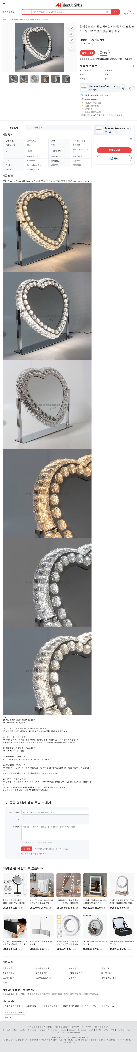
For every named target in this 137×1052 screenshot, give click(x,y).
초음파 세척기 (8, 968)
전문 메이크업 (90, 1006)
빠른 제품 (97, 1027)
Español (23, 1030)
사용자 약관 (48, 1027)
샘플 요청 (128, 59)
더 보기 (6, 1017)
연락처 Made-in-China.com (81, 1027)
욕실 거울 (105, 968)
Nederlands (82, 1030)
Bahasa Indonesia (73, 1032)
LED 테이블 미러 (9, 978)
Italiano (63, 1030)
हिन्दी (112, 1030)
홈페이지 (6, 19)
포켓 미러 (72, 978)
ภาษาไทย (120, 1030)
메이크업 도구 (33, 19)
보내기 (27, 848)
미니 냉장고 (73, 968)
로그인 (114, 115)
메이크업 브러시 (108, 1006)
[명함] (131, 138)
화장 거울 (44, 19)
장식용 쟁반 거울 (43, 968)
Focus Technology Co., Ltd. (71, 1037)
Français (42, 1030)
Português (32, 1030)
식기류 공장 (31, 1006)
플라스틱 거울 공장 (13, 1006)
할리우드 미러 (8, 973)
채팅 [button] (105, 52)
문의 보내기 (87, 52)
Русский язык (53, 1030)
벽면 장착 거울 (42, 973)
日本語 (106, 1030)
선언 (39, 1027)
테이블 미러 (106, 973)
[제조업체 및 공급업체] (68, 4)
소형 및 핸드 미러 (108, 978)
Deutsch (72, 1030)
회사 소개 (31, 1027)
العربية (91, 1030)
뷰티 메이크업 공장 (49, 1006)
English (14, 1030)
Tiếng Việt (60, 1032)
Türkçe (129, 1030)
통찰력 (106, 1027)
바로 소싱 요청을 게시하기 (33, 853)
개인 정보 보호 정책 (62, 1027)
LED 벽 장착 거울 (75, 973)
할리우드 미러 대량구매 (14, 1012)
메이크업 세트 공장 (71, 1006)
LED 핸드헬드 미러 (43, 978)
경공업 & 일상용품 (18, 19)
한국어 (98, 1030)
